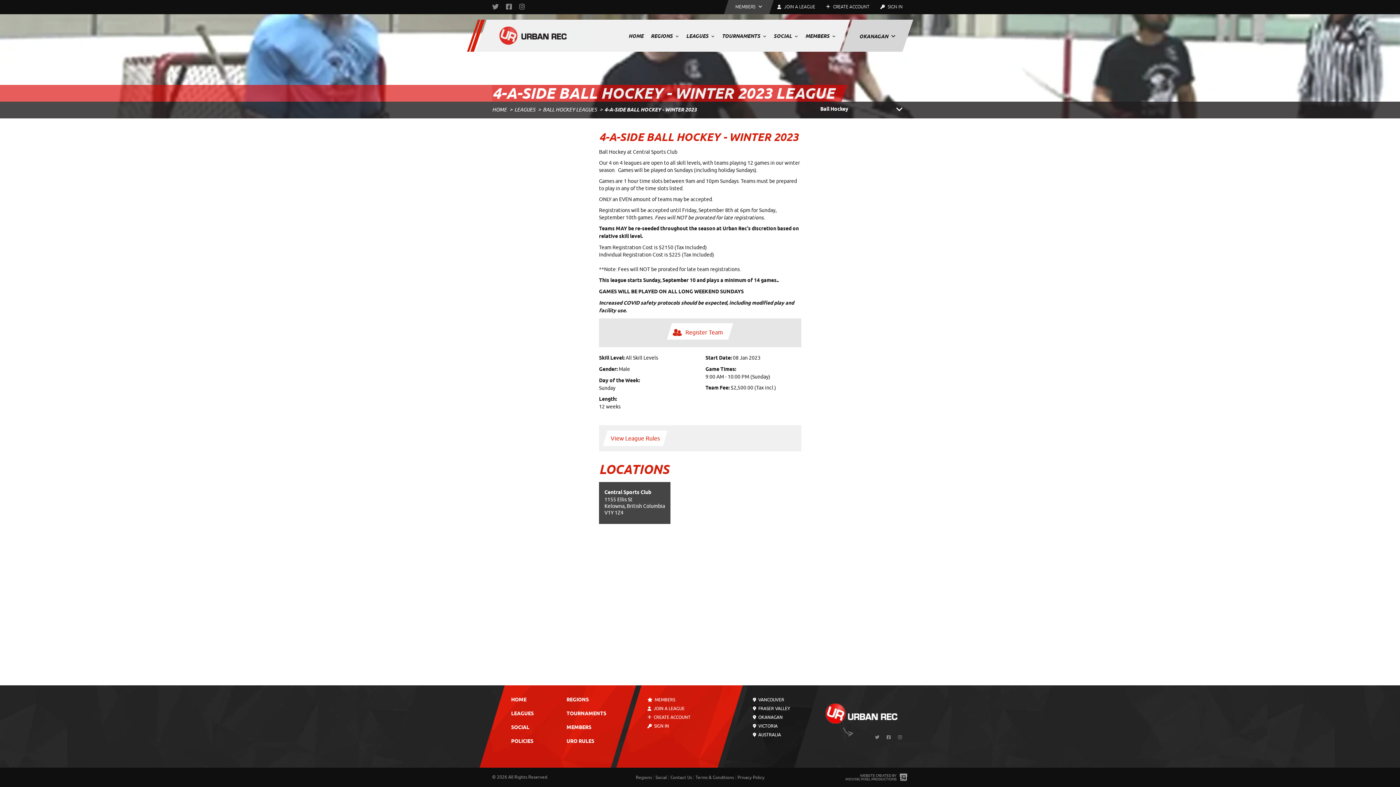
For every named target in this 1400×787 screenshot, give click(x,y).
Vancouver (770, 700)
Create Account (851, 6)
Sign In (895, 6)
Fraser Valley (773, 709)
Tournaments (741, 36)
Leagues (697, 36)
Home (636, 36)
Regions (662, 36)
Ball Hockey (834, 109)
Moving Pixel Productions (871, 779)
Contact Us (681, 777)
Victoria (767, 726)
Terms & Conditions (715, 777)
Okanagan (874, 36)
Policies (522, 741)
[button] (749, 7)
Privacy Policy (751, 777)
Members (818, 36)
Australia (769, 735)
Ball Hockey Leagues (570, 110)
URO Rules (580, 741)
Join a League (669, 709)
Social (783, 36)
